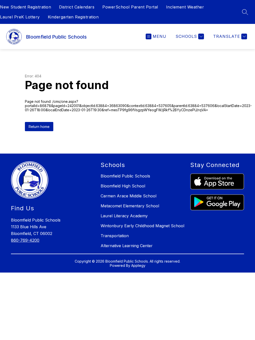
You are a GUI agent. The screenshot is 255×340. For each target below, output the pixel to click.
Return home (39, 126)
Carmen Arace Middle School (128, 195)
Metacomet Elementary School (130, 205)
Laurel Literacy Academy (124, 215)
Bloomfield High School (123, 185)
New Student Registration (25, 6)
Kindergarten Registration (73, 16)
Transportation (115, 235)
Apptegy (138, 265)
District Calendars (76, 6)
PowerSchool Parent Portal (130, 6)
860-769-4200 (25, 240)
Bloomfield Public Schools (125, 175)
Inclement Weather (185, 6)
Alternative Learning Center (127, 245)
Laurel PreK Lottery (20, 16)
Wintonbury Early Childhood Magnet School (142, 225)
